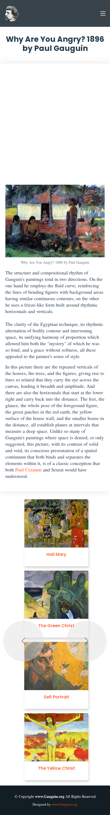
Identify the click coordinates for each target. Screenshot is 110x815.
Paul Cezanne (28, 469)
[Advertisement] (55, 127)
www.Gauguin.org (64, 804)
